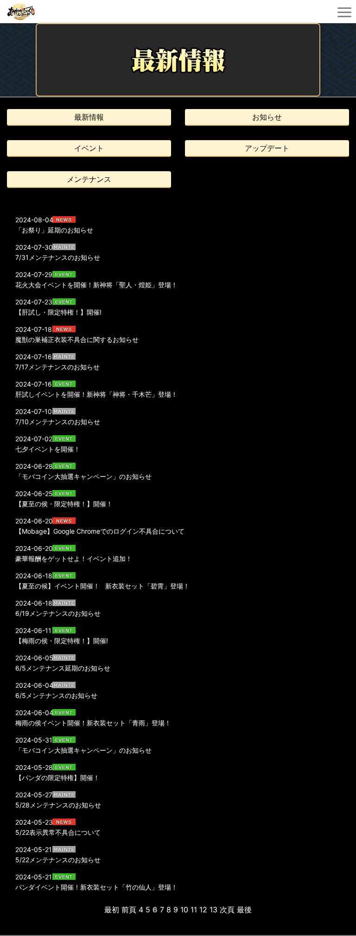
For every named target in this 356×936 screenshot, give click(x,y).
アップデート (267, 148)
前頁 (128, 909)
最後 (244, 909)
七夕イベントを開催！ (47, 449)
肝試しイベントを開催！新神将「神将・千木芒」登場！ (96, 394)
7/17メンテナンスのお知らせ (60, 367)
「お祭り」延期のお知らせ (54, 230)
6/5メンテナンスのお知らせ (59, 695)
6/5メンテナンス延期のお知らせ (62, 668)
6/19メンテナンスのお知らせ (58, 613)
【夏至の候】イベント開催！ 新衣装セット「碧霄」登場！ (102, 586)
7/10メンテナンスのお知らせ (57, 422)
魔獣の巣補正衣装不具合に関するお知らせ (77, 339)
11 (194, 909)
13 (213, 909)
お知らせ (267, 117)
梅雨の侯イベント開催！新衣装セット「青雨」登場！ (93, 723)
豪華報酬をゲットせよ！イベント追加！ (73, 558)
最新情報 (89, 117)
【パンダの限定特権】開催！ (57, 777)
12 (203, 909)
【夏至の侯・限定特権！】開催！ (64, 504)
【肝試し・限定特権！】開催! (58, 312)
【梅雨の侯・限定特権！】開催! (61, 641)
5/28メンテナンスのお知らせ (61, 805)
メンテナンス (89, 179)
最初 (111, 909)
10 (184, 909)
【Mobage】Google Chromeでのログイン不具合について (99, 531)
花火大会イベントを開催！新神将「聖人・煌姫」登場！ (96, 285)
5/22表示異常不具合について (58, 832)
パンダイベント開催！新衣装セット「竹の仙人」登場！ (96, 887)
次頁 (227, 909)
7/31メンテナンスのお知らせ (57, 257)
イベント (89, 148)
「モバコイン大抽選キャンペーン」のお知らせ (83, 476)
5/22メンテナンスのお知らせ (61, 860)
